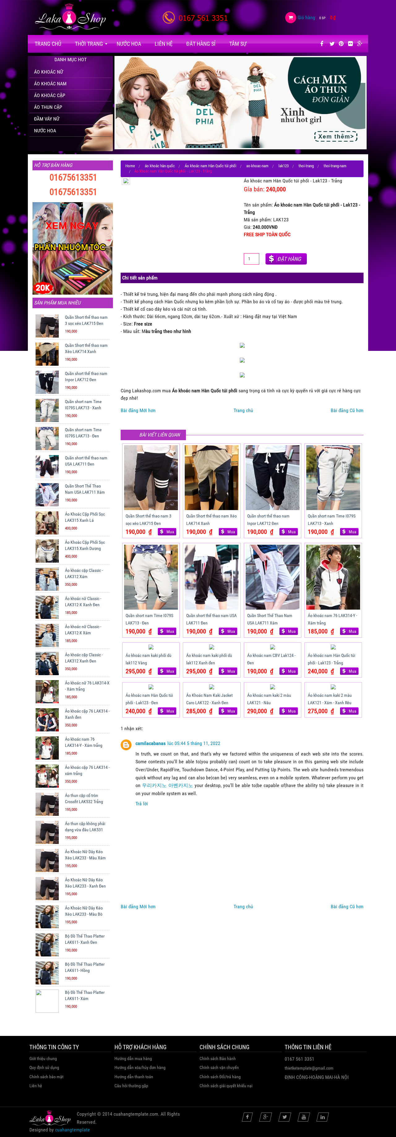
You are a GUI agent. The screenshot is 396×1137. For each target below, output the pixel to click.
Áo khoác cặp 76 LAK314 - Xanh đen (87, 714)
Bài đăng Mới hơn (138, 410)
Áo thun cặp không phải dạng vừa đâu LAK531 (85, 826)
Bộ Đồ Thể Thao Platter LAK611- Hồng (85, 967)
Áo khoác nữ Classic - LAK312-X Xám (83, 629)
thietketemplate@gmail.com (309, 1068)
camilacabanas (151, 743)
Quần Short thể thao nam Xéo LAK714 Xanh (86, 348)
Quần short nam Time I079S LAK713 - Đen (83, 432)
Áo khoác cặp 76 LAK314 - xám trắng (87, 770)
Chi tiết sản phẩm (139, 278)
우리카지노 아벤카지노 (167, 785)
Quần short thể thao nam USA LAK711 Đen (86, 460)
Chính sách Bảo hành (218, 1058)
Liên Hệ (164, 43)
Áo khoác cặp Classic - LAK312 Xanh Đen (84, 657)
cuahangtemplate (72, 1130)
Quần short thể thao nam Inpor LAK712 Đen (86, 376)
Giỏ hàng (306, 17)
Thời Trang (89, 43)
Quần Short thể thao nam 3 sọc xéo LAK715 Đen (86, 320)
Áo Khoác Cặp (49, 95)
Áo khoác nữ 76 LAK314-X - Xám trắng (87, 686)
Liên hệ (35, 1085)
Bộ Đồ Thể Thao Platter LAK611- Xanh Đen (85, 939)
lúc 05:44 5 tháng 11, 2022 (193, 743)
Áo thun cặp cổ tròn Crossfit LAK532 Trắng (84, 798)
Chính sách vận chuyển (219, 1067)
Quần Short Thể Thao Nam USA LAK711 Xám (85, 489)
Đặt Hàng (289, 259)
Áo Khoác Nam (50, 84)
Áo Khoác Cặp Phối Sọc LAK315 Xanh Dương (85, 545)
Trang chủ (243, 410)
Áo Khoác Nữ (48, 72)
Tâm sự (238, 43)
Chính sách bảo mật (46, 1076)
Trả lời (142, 804)
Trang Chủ (48, 43)
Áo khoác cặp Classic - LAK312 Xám (84, 573)
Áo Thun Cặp (48, 107)
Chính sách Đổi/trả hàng (220, 1076)
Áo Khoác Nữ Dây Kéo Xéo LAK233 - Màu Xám (85, 854)
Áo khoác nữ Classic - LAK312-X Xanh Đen (83, 601)
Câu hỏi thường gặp (131, 1085)
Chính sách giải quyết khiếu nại (226, 1085)
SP (322, 18)
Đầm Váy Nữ (46, 119)
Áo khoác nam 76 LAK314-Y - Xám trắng (83, 742)
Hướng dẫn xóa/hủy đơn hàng (140, 1067)
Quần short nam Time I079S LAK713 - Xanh (83, 404)
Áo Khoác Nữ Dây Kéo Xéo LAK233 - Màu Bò (84, 911)
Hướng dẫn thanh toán (133, 1076)
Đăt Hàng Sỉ (201, 43)
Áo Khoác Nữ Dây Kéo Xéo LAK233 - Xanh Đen (85, 882)
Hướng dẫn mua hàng (133, 1058)
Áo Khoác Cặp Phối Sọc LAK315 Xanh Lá (85, 517)
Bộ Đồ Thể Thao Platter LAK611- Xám (85, 995)
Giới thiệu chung (43, 1058)
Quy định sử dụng (44, 1067)
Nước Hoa (129, 43)
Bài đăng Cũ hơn (347, 410)
